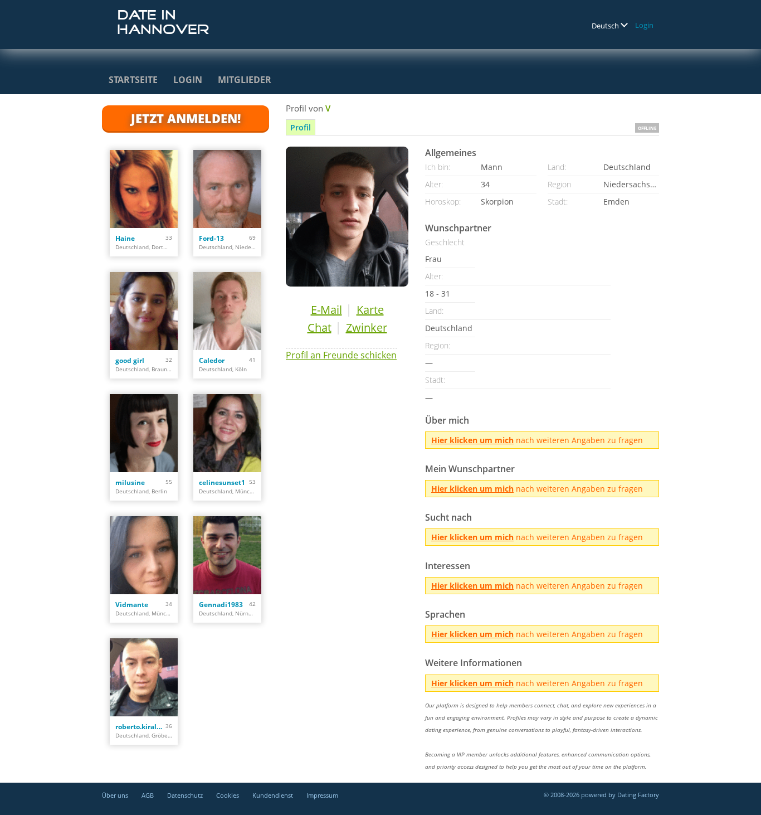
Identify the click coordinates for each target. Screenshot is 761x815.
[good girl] (144, 311)
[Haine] (144, 189)
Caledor (212, 360)
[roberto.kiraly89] (144, 677)
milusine (130, 482)
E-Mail (326, 309)
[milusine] (144, 433)
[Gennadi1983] (227, 555)
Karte (370, 309)
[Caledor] (227, 311)
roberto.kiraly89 (140, 726)
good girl (129, 360)
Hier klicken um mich (472, 440)
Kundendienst (272, 795)
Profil (300, 127)
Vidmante (131, 604)
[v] (347, 217)
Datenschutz (185, 795)
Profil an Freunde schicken (341, 355)
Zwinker (366, 327)
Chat (319, 327)
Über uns (115, 795)
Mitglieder (244, 80)
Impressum (322, 795)
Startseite (133, 80)
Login (644, 25)
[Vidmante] (144, 555)
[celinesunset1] (227, 433)
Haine (125, 238)
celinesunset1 (222, 482)
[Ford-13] (227, 189)
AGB (148, 795)
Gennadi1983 (221, 604)
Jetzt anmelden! (186, 118)
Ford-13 (211, 238)
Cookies (227, 795)
